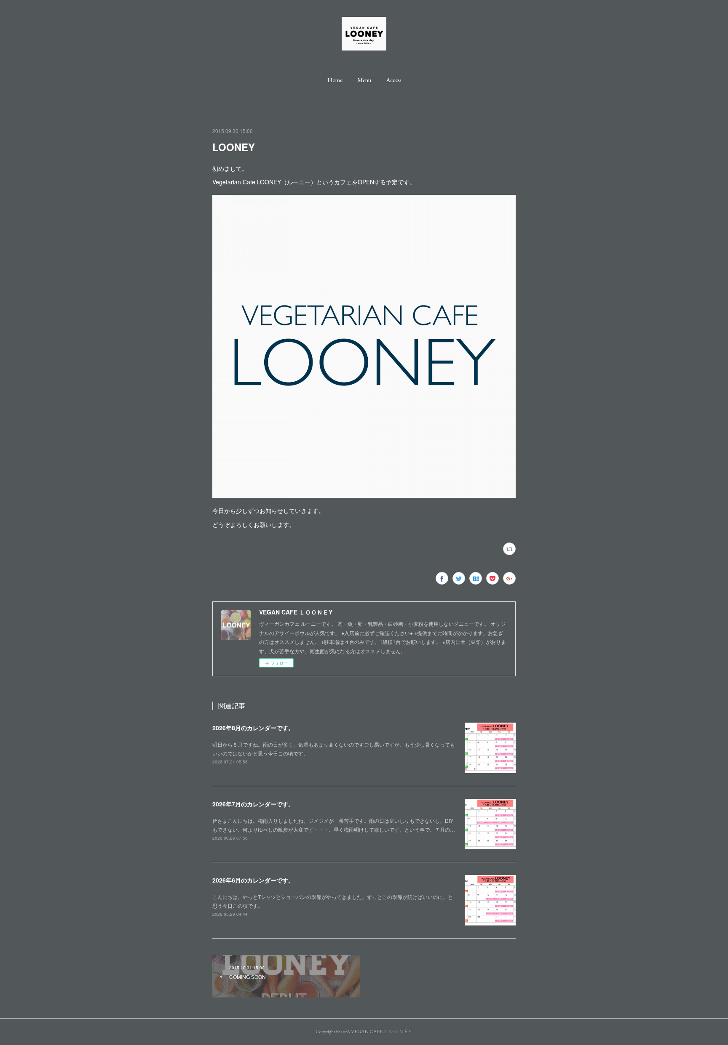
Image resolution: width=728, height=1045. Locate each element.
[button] (335, 80)
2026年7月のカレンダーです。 (253, 804)
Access (393, 80)
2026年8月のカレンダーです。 (253, 727)
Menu (364, 80)
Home (335, 80)
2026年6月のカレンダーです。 (253, 880)
